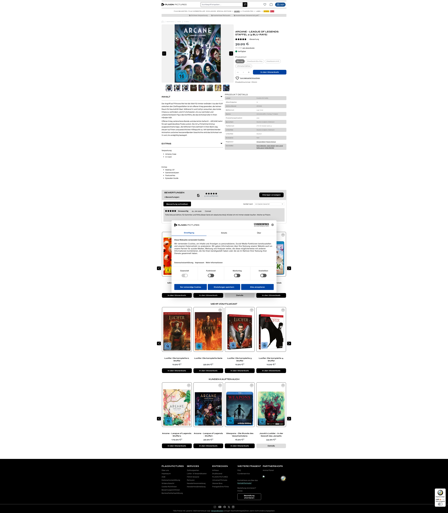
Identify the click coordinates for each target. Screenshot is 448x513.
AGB (163, 477)
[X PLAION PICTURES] (229, 506)
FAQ (239, 470)
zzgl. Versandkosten (248, 48)
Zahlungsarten (193, 470)
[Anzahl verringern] (237, 72)
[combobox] (222, 4)
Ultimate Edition (243, 66)
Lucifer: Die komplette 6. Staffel (176, 359)
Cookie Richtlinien (169, 486)
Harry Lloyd (279, 146)
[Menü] (444, 490)
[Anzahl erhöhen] (248, 72)
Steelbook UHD (273, 61)
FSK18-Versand (193, 477)
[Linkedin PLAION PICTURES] (233, 506)
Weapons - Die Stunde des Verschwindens (239, 434)
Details (239, 295)
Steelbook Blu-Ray (255, 61)
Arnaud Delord (261, 142)
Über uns (165, 470)
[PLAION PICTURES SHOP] (163, 21)
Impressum (166, 473)
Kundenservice (243, 473)
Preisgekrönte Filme (220, 486)
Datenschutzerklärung (171, 480)
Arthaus (215, 470)
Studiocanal (217, 473)
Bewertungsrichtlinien (171, 490)
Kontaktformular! (244, 483)
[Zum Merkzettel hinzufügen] (283, 235)
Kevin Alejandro (261, 146)
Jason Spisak (271, 146)
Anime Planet (268, 470)
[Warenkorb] (271, 4)
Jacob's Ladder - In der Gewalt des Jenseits (271, 434)
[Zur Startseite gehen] (174, 4)
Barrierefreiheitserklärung (172, 493)
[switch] (440, 504)
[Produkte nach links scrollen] (159, 268)
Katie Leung (260, 148)
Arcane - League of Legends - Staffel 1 (208, 434)
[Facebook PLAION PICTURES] (225, 506)
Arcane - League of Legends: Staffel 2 (177, 434)
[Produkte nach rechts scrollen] (289, 268)
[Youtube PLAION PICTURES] (220, 506)
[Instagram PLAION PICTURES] (215, 506)
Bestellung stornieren (249, 496)
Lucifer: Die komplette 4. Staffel (271, 359)
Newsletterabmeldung (196, 486)
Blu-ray (240, 61)
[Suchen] (245, 4)
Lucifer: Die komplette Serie (208, 358)
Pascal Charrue (271, 142)
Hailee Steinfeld (269, 148)
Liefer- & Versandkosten (197, 473)
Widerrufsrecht (168, 483)
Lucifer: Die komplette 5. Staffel (239, 359)
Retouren (191, 480)
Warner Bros (217, 483)
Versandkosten (217, 511)
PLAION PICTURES (220, 477)
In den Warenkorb (270, 72)
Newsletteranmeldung (196, 483)
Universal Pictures (219, 480)
